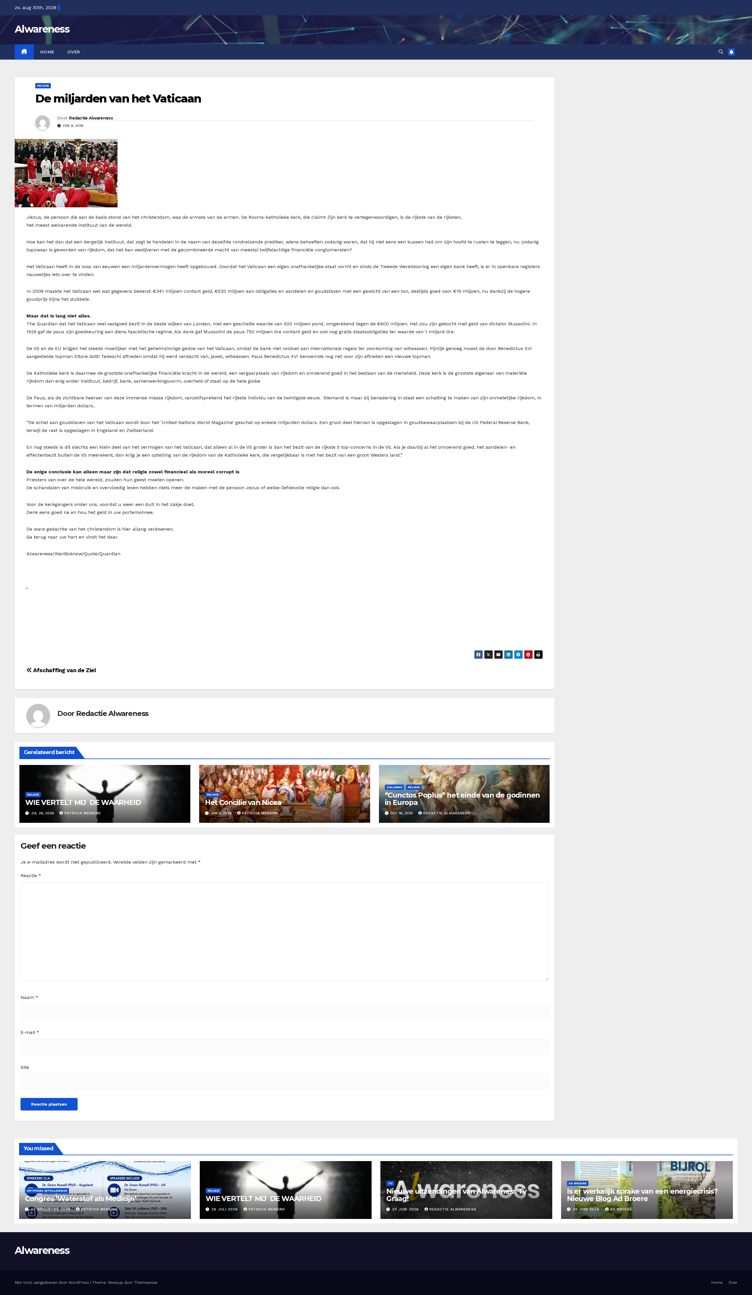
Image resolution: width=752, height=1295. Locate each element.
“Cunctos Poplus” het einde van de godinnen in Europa (462, 799)
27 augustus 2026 (51, 1209)
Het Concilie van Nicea (243, 802)
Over (73, 52)
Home (47, 52)
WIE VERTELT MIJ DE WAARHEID (83, 802)
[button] (721, 52)
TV (390, 1183)
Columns (394, 787)
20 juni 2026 (406, 1209)
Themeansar (145, 1282)
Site (25, 1067)
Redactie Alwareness (91, 118)
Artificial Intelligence (47, 1190)
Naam (29, 997)
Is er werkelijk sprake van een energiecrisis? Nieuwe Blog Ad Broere (642, 1195)
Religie (43, 85)
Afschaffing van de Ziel (64, 670)
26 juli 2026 (225, 1209)
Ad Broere (578, 1183)
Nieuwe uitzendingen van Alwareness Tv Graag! (456, 1195)
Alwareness (42, 29)
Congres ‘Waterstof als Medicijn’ (80, 1198)
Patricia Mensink (82, 813)
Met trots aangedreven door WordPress (52, 1282)
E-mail (30, 1032)
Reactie (31, 875)
